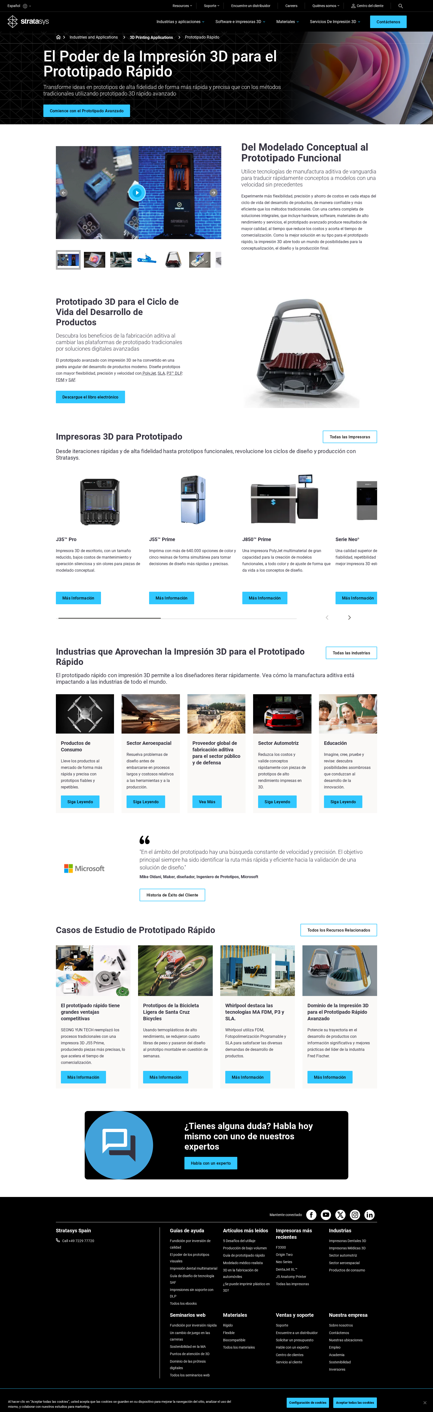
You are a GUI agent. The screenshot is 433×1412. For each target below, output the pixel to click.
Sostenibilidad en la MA (188, 1347)
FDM (60, 379)
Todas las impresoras (292, 1284)
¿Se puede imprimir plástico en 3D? (246, 1287)
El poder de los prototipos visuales (189, 1258)
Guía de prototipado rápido (244, 1255)
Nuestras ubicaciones (346, 1340)
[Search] (401, 6)
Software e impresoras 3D (238, 21)
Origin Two (284, 1255)
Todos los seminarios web (190, 1375)
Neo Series (284, 1262)
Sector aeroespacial (344, 1263)
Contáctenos (339, 1333)
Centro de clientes (289, 1355)
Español (14, 6)
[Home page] (57, 37)
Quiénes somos (324, 6)
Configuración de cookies (308, 1402)
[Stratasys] (28, 21)
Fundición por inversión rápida (193, 1325)
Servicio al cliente (289, 1362)
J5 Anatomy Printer (291, 1277)
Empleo (335, 1347)
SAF (71, 379)
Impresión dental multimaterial (193, 1268)
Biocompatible (234, 1340)
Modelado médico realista (243, 1263)
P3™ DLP (174, 373)
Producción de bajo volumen (245, 1248)
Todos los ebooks (183, 1303)
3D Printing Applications (151, 37)
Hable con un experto (292, 1347)
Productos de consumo (347, 1270)
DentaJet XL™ (286, 1269)
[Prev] (63, 192)
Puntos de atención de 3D (189, 1354)
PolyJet (149, 373)
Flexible (229, 1333)
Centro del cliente (370, 6)
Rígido (228, 1325)
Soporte (210, 6)
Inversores (337, 1369)
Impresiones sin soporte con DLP (191, 1293)
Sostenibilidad (340, 1362)
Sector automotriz (343, 1255)
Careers (291, 6)
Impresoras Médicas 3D (347, 1248)
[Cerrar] (424, 1402)
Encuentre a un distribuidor (297, 1333)
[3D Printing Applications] (179, 37)
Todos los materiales (239, 1347)
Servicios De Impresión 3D (333, 21)
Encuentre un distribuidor (250, 6)
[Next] (213, 192)
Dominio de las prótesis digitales (188, 1364)
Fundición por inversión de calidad (190, 1244)
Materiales (285, 21)
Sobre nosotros (341, 1325)
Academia (337, 1355)
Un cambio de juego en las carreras (190, 1336)
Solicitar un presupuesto (294, 1340)
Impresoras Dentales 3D (347, 1241)
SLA (161, 373)
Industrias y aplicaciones (178, 21)
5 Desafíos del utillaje (239, 1241)
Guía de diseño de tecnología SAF (192, 1279)
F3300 (281, 1247)
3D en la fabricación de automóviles (240, 1273)
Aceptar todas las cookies (355, 1402)
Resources (181, 6)
